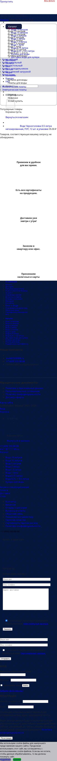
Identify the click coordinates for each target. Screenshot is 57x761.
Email (3, 706)
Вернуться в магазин (18, 440)
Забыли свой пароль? (11, 690)
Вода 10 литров (12, 323)
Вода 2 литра (11, 327)
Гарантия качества (16, 519)
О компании (11, 281)
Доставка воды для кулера (17, 337)
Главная (4, 20)
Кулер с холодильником (15, 68)
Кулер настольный (12, 65)
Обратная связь (12, 310)
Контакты (10, 303)
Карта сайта (6, 402)
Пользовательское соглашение (23, 391)
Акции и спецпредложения (13, 293)
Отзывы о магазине (14, 299)
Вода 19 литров (12, 321)
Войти (25, 685)
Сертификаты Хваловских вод (17, 313)
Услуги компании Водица (16, 290)
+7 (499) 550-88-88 (15, 361)
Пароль (5, 679)
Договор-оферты (15, 397)
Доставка (9, 286)
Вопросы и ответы (13, 297)
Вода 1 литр (10, 331)
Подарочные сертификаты (17, 344)
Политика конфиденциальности (23, 394)
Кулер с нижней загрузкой (16, 71)
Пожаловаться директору (17, 308)
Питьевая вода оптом (15, 288)
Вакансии (10, 301)
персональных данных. (35, 623)
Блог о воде (12, 305)
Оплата (9, 284)
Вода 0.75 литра (12, 333)
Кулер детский (10, 59)
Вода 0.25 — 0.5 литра (15, 335)
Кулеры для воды (17, 55)
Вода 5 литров (12, 325)
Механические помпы (14, 86)
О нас (3, 496)
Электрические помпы (14, 89)
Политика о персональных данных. (25, 388)
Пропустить (6, 1)
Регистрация (6, 738)
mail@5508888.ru (15, 358)
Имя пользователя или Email (16, 671)
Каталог (9, 318)
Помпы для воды (17, 82)
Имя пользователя (11, 701)
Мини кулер (8, 74)
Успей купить (15, 100)
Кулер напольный (12, 62)
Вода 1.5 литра (12, 329)
